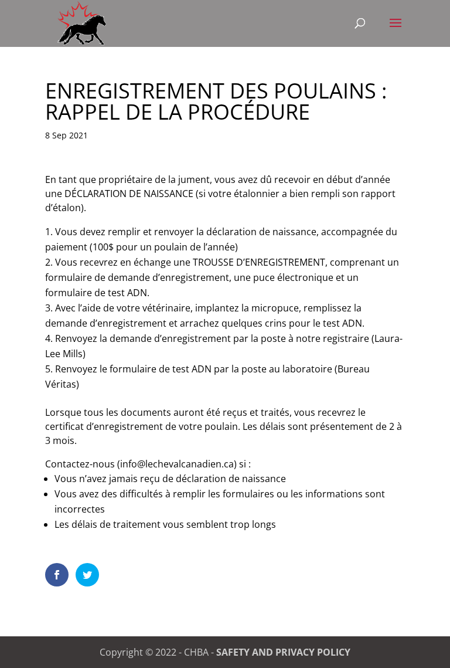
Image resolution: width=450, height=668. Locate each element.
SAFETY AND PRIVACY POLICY (283, 652)
